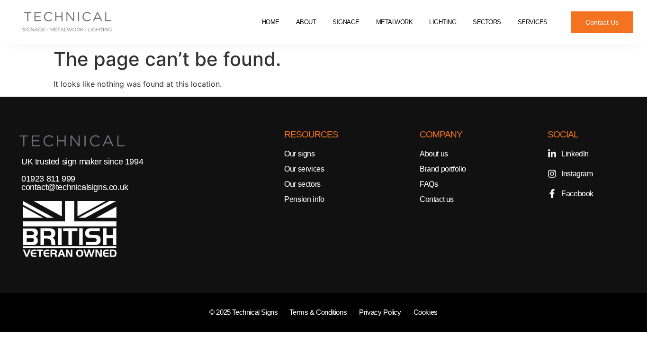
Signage (345, 22)
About (306, 22)
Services (533, 22)
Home (270, 22)
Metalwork (394, 22)
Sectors (487, 22)
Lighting (442, 22)
